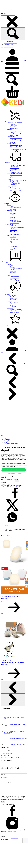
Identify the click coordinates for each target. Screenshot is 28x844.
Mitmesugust (7, 439)
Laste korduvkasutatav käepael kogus (10, 479)
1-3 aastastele (13, 303)
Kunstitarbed (13, 127)
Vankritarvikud (13, 230)
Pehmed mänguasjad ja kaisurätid (18, 149)
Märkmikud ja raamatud (16, 310)
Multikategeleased (14, 276)
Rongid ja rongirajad (15, 182)
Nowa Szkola (13, 246)
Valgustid (12, 269)
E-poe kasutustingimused (7, 829)
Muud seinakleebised (15, 280)
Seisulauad (12, 142)
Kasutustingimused (8, 44)
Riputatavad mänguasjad (16, 145)
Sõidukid (9, 179)
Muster (2, 477)
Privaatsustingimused (19, 829)
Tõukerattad (13, 218)
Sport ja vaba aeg (11, 216)
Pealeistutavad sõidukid (15, 183)
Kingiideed (9, 301)
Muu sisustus (13, 274)
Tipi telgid (12, 267)
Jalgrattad (12, 217)
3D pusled (12, 177)
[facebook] (12, 816)
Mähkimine (13, 212)
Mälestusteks (10, 308)
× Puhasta (6, 478)
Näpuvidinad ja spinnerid (16, 172)
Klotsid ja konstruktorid (16, 175)
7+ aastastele (13, 306)
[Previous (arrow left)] (13, 687)
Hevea (11, 245)
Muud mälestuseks (14, 312)
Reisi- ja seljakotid (14, 234)
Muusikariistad (13, 125)
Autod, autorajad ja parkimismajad (18, 180)
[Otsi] (13, 33)
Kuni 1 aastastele (14, 302)
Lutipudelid (13, 209)
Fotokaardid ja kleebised (16, 309)
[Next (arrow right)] (13, 700)
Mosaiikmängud (14, 128)
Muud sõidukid (13, 184)
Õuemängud (13, 139)
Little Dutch (13, 237)
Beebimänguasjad (11, 143)
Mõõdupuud (13, 279)
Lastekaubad (4, 831)
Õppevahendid (13, 169)
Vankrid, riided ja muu (15, 190)
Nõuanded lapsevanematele (10, 43)
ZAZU (11, 241)
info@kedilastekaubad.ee (7, 47)
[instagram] (12, 828)
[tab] (15, 525)
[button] (12, 73)
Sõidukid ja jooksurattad (16, 138)
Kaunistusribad (13, 298)
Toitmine (9, 205)
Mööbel (12, 265)
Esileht (5, 438)
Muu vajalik (10, 224)
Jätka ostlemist (14, 838)
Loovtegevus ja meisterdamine (14, 122)
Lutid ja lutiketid (14, 225)
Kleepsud (12, 124)
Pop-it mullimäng (14, 170)
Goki (11, 238)
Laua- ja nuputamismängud (13, 163)
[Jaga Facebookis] (14, 498)
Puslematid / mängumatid (16, 268)
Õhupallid (12, 297)
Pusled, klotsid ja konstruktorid (14, 173)
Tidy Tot (12, 242)
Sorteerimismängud (14, 166)
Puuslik (12, 249)
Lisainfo (6, 525)
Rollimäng (9, 129)
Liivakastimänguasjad (15, 140)
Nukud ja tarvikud (11, 186)
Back (25, 363)
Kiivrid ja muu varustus (15, 221)
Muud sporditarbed (14, 223)
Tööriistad (12, 132)
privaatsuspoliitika (12, 799)
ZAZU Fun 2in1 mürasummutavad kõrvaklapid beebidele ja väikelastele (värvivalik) (12, 662)
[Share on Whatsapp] (12, 522)
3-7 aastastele (13, 305)
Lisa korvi (3, 482)
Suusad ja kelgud (14, 220)
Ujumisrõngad (13, 232)
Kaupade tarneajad (8, 41)
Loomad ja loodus (14, 278)
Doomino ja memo (14, 168)
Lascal (11, 244)
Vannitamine (13, 213)
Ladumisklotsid (14, 147)
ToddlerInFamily (14, 239)
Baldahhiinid (13, 271)
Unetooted (12, 214)
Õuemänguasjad (11, 136)
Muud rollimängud (14, 135)
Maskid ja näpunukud (15, 133)
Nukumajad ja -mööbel (15, 188)
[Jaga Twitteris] (12, 510)
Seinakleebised (10, 275)
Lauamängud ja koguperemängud (18, 165)
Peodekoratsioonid (11, 295)
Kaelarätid (12, 231)
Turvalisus (12, 228)
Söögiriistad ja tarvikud (15, 207)
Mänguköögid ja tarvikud (16, 131)
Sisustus (9, 264)
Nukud (11, 187)
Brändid (9, 235)
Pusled (11, 176)
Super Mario (13, 272)
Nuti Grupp (13, 248)
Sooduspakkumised (12, 831)
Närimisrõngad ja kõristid (16, 146)
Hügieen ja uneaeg (11, 210)
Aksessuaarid (13, 299)
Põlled (11, 206)
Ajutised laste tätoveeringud (17, 227)
